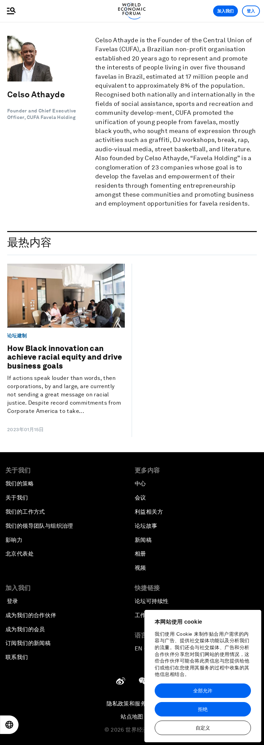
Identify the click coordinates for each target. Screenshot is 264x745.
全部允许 (202, 690)
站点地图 (132, 716)
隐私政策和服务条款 (132, 703)
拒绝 (203, 709)
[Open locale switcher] (9, 725)
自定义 (203, 728)
